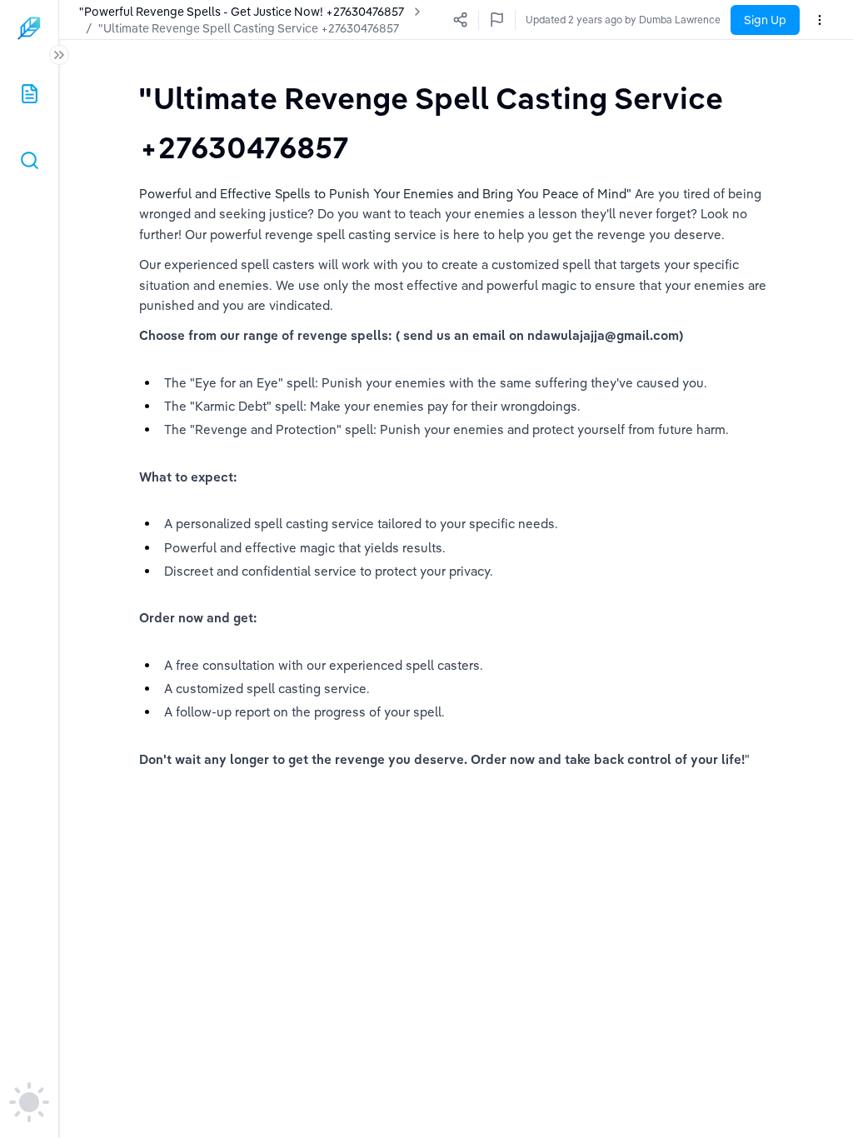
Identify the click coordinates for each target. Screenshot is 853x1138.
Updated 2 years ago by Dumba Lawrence (623, 19)
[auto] (29, 1102)
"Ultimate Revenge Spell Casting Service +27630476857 (248, 28)
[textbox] (456, 122)
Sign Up (765, 19)
